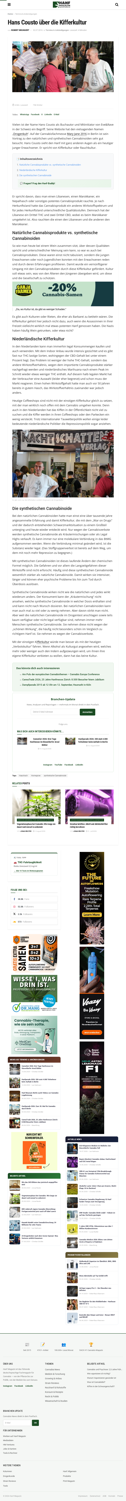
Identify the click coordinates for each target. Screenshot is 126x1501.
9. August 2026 (39, 831)
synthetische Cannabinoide (55, 776)
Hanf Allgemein (69, 1471)
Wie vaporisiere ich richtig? (98, 1373)
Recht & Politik (52, 1396)
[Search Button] (116, 4)
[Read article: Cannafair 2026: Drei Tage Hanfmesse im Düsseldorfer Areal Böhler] (22, 741)
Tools (5, 1486)
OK (35, 1423)
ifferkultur (43, 642)
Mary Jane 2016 (77, 134)
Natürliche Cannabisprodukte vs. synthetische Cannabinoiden (50, 164)
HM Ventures (8, 1445)
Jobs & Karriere (9, 1449)
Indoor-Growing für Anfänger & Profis (35, 820)
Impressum (83, 1496)
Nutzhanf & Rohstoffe (55, 1387)
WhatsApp (24, 114)
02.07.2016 (38, 30)
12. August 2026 (94, 745)
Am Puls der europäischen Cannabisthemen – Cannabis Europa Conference (61, 674)
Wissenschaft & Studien (56, 1401)
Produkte (67, 1476)
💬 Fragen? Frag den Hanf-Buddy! (37, 183)
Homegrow (35, 776)
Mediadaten (8, 1440)
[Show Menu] (9, 4)
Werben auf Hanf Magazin (14, 1436)
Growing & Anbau (53, 1378)
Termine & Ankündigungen (26, 14)
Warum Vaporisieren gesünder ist (101, 1378)
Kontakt (111, 1496)
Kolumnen (7, 1471)
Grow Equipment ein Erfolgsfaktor (87, 820)
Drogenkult (20, 134)
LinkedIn (48, 114)
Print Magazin (69, 1481)
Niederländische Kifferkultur (33, 170)
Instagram (47, 765)
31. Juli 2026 (92, 831)
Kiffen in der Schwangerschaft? (101, 1386)
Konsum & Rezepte (54, 1392)
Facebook (35, 114)
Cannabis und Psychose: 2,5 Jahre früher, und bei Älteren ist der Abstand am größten (105, 1369)
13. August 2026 (45, 749)
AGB (104, 1496)
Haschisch (23, 776)
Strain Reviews (52, 1383)
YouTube (58, 765)
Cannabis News (52, 1369)
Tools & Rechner (10, 1453)
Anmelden (88, 712)
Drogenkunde (9, 1476)
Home (10, 14)
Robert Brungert (20, 30)
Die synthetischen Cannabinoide (35, 175)
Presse (120, 1496)
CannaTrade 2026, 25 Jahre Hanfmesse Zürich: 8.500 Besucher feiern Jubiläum (63, 679)
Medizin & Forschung (55, 1374)
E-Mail (56, 114)
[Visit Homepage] (61, 5)
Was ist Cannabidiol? (96, 1382)
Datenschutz (95, 1496)
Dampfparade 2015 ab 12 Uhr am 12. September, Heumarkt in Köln (56, 684)
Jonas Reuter (25, 831)
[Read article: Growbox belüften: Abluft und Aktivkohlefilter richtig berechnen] (89, 806)
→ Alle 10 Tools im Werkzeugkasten (28, 871)
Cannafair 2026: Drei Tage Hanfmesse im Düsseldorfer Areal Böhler (44, 742)
